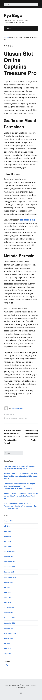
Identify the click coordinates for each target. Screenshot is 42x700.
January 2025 (8, 613)
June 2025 (7, 592)
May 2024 (7, 654)
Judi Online (10, 414)
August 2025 (8, 582)
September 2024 (10, 633)
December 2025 (9, 562)
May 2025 (7, 597)
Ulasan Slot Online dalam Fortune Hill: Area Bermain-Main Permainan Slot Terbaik (12, 436)
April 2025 (7, 603)
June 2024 (7, 648)
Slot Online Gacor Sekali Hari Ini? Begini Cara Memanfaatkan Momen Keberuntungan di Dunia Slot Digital (19, 486)
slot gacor (8, 665)
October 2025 (9, 572)
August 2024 (8, 638)
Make (14, 685)
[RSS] (21, 693)
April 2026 (7, 541)
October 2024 (9, 628)
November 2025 (9, 567)
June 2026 (7, 531)
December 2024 (9, 618)
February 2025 (9, 608)
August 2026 (8, 521)
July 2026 (7, 526)
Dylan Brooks (17, 408)
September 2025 (10, 577)
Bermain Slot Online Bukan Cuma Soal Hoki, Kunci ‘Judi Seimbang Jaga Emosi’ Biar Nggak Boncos (21, 476)
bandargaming (27, 219)
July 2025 (7, 587)
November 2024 (9, 623)
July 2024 (7, 643)
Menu (9, 28)
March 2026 (8, 546)
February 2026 (9, 551)
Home (6, 37)
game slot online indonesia (16, 418)
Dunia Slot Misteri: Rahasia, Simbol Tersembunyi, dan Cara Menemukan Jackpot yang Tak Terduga (21, 505)
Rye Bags (13, 15)
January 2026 (8, 557)
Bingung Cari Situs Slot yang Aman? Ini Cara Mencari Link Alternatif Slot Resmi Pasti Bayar (21, 495)
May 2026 (7, 536)
